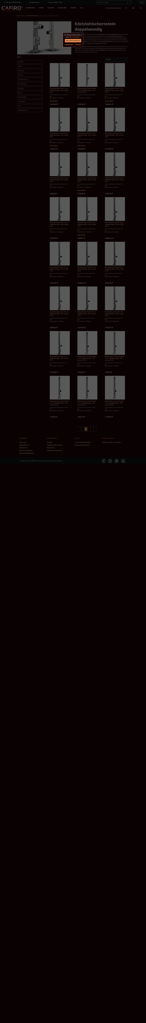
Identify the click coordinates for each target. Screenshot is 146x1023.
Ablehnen (78, 44)
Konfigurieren (69, 44)
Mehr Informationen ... (75, 37)
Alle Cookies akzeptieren (73, 40)
